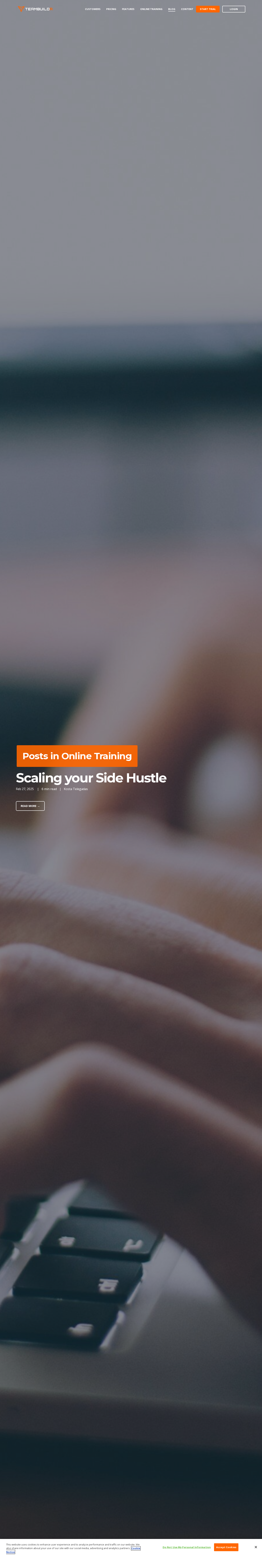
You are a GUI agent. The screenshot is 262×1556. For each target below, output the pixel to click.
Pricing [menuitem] (111, 9)
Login (234, 9)
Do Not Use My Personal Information (187, 1547)
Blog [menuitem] (171, 9)
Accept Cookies (226, 1547)
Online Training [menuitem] (151, 9)
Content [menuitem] (187, 9)
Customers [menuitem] (93, 9)
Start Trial (208, 9)
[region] (131, 1547)
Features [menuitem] (128, 9)
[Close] (256, 1547)
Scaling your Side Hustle (91, 778)
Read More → (30, 806)
